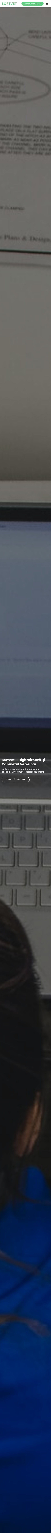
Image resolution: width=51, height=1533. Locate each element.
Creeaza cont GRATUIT (32, 4)
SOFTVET (9, 3)
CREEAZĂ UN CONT (15, 779)
